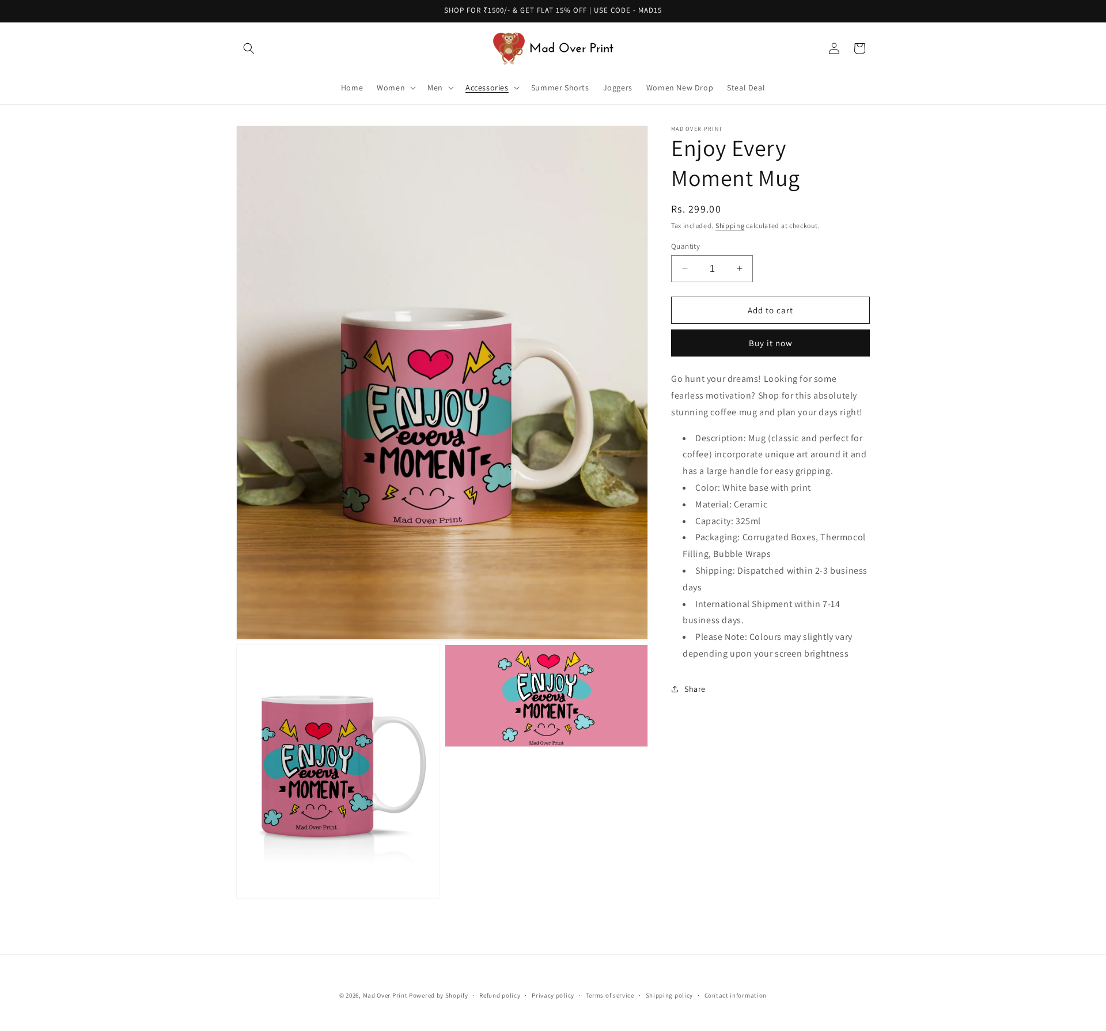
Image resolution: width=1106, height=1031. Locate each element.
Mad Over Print (385, 995)
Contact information (735, 995)
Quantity (685, 246)
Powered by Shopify (438, 995)
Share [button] (695, 689)
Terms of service (610, 995)
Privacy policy (553, 995)
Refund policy (499, 995)
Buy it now (771, 343)
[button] (249, 48)
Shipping (730, 225)
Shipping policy (670, 995)
